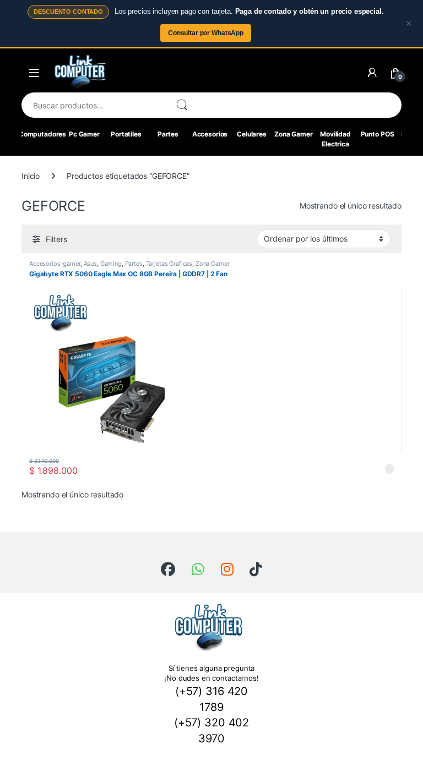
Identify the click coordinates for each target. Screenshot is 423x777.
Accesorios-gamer (54, 263)
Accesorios (210, 134)
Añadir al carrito (382, 470)
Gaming (111, 263)
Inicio (30, 175)
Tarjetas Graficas (169, 263)
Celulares (252, 134)
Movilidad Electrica (335, 139)
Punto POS (377, 134)
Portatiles (126, 134)
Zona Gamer (293, 134)
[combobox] (93, 105)
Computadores (42, 134)
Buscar (181, 105)
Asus (90, 263)
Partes (168, 134)
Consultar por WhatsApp (205, 33)
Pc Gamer (84, 134)
